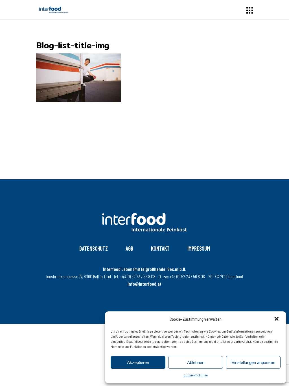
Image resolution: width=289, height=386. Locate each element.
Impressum (198, 248)
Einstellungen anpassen (253, 362)
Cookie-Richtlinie (195, 375)
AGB (129, 248)
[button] (277, 319)
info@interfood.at (144, 284)
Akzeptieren (138, 362)
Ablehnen (195, 362)
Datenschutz (93, 248)
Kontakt (160, 248)
